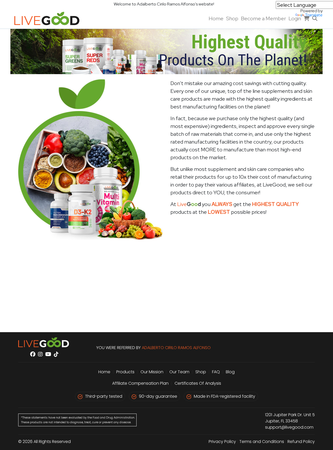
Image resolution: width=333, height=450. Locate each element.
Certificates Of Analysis (198, 383)
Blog (230, 372)
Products (125, 372)
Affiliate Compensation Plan (140, 383)
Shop (232, 18)
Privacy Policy (222, 442)
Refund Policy (301, 442)
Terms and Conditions (261, 442)
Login (295, 18)
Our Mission (151, 372)
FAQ (216, 372)
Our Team (179, 372)
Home (216, 18)
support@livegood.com (289, 427)
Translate (314, 15)
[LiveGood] (50, 18)
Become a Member (263, 18)
